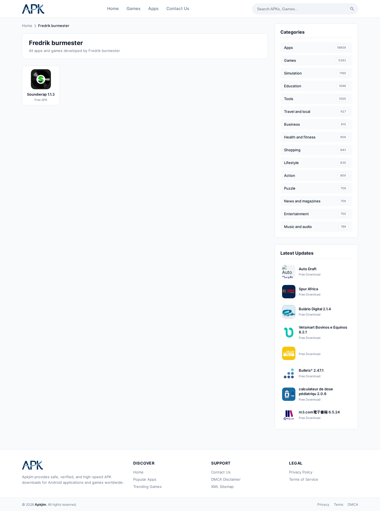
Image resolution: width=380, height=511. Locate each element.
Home (113, 8)
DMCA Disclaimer (226, 479)
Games (133, 8)
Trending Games (147, 486)
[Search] (352, 8)
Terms (338, 504)
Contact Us (177, 8)
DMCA (353, 504)
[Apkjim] (33, 9)
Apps (153, 8)
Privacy (323, 504)
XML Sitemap (222, 486)
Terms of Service (303, 479)
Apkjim (40, 504)
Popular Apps (144, 479)
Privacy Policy (300, 472)
